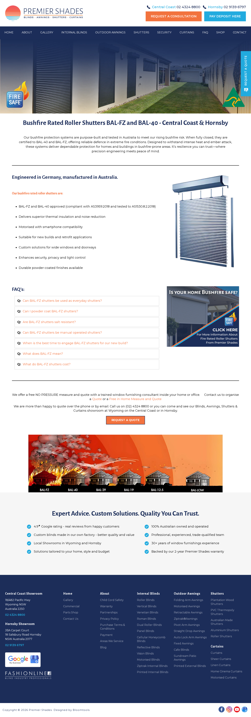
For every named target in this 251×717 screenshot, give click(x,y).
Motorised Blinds (148, 659)
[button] (125, 420)
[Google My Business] (23, 659)
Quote (97, 399)
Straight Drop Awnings (189, 631)
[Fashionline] (28, 675)
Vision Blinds (145, 653)
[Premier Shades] (44, 13)
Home (8, 32)
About (27, 32)
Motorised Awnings (187, 606)
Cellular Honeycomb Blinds (151, 639)
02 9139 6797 (227, 7)
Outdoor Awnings (110, 32)
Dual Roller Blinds (149, 625)
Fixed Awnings (183, 643)
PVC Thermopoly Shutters (222, 611)
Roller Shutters (221, 636)
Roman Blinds (146, 618)
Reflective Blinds (148, 647)
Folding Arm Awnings (188, 600)
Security (164, 32)
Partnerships (108, 612)
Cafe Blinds (181, 649)
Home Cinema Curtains (226, 671)
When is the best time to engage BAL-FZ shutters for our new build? (75, 343)
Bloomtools (81, 710)
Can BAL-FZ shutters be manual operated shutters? (62, 332)
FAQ (205, 32)
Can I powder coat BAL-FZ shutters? (50, 311)
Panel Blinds (145, 631)
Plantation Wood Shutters (222, 601)
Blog (103, 647)
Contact (240, 32)
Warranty (106, 606)
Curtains (187, 32)
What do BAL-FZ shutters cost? (47, 364)
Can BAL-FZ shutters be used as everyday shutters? (62, 301)
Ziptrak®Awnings (185, 618)
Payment (106, 635)
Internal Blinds (74, 32)
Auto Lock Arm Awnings (190, 637)
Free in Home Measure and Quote (135, 399)
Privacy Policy (109, 618)
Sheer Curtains (221, 659)
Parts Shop (70, 612)
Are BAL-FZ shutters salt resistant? (49, 322)
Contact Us (70, 618)
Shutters (141, 32)
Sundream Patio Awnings (185, 657)
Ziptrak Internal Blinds (152, 666)
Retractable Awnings (188, 612)
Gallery (46, 32)
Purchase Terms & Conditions (112, 626)
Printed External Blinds (190, 666)
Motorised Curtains (223, 677)
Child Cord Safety (112, 600)
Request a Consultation (174, 16)
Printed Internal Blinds (152, 672)
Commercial (71, 606)
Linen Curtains (220, 665)
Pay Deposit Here (225, 16)
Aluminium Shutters (225, 630)
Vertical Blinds (146, 606)
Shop (220, 32)
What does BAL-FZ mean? (43, 354)
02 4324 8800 (176, 7)
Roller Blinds (145, 600)
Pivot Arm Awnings (187, 625)
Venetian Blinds (147, 612)
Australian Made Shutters (222, 622)
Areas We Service (111, 641)
